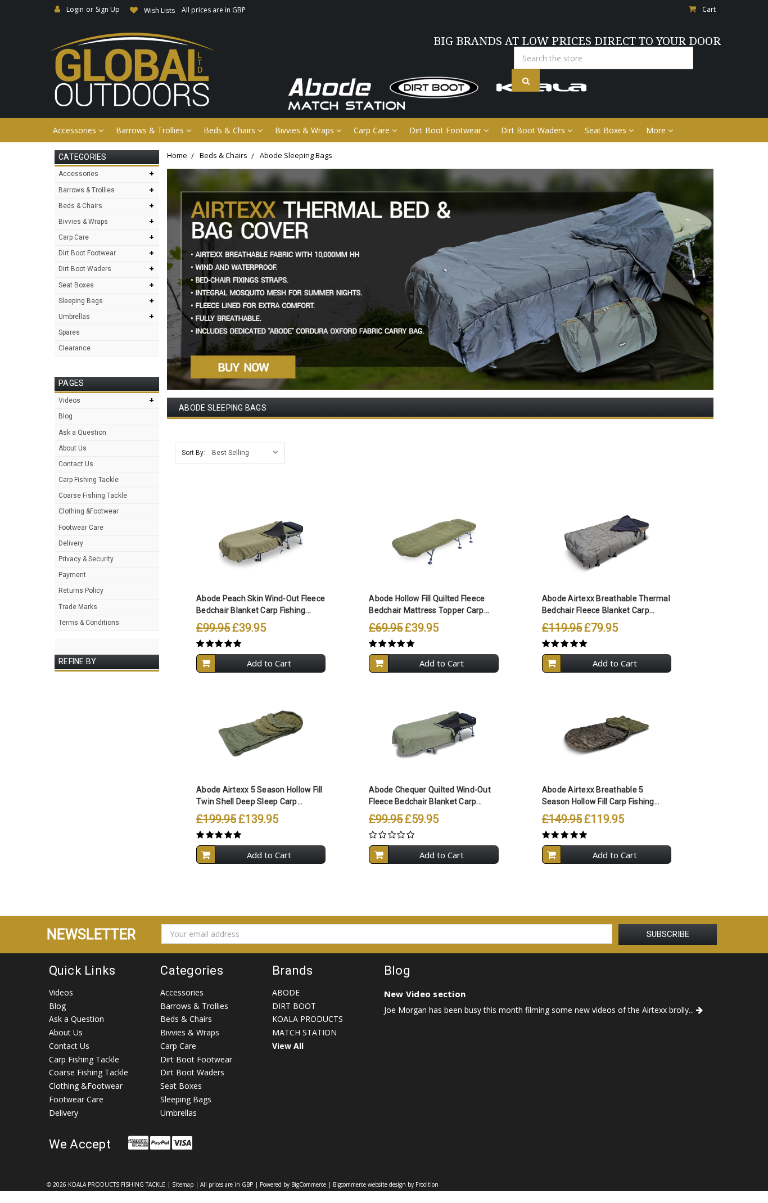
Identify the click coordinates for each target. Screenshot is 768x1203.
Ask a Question (82, 432)
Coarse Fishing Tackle (92, 495)
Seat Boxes (607, 130)
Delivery (70, 543)
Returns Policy (80, 590)
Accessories (75, 130)
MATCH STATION (304, 1032)
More (657, 130)
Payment (72, 575)
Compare (257, 541)
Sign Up (108, 9)
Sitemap (182, 1184)
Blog (65, 416)
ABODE (286, 992)
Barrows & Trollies (151, 130)
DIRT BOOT (294, 1006)
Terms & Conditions (88, 623)
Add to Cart (269, 663)
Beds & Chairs (230, 130)
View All (288, 1045)
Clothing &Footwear (88, 511)
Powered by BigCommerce (293, 1184)
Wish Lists (159, 10)
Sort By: (193, 453)
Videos (69, 400)
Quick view (261, 519)
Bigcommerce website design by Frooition (386, 1184)
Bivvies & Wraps (305, 130)
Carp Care (373, 130)
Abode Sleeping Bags (296, 155)
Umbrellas (74, 317)
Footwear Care (80, 527)
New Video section (425, 993)
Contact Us (75, 464)
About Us (72, 448)
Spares (69, 332)
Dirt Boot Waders (534, 130)
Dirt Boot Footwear (446, 130)
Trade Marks (77, 607)
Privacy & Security (86, 559)
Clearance (74, 348)
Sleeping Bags (80, 301)
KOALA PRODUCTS (307, 1018)
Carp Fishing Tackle (88, 480)
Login (75, 9)
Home (177, 155)
